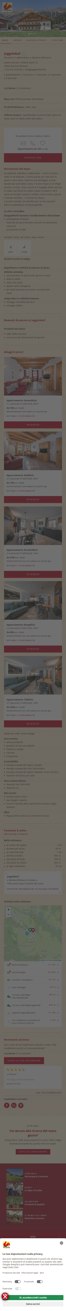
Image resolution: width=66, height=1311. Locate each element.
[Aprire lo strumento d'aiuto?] (5, 1296)
